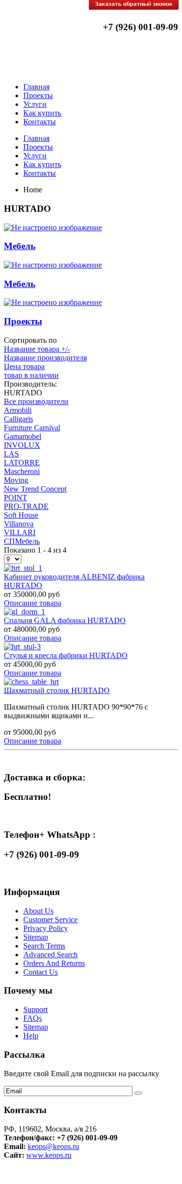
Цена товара (24, 366)
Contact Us (40, 972)
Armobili (18, 410)
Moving (16, 480)
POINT (15, 497)
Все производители (36, 401)
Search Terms (44, 946)
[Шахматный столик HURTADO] (31, 681)
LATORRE (22, 462)
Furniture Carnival (32, 427)
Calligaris (18, 419)
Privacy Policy (45, 928)
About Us (38, 911)
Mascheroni (22, 471)
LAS (11, 454)
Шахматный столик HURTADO (57, 690)
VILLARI (19, 532)
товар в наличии (31, 375)
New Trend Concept (35, 489)
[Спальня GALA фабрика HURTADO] (24, 612)
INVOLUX (22, 445)
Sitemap (35, 937)
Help (30, 1036)
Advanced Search (50, 954)
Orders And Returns (54, 963)
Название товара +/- (37, 349)
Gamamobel (22, 436)
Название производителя (45, 358)
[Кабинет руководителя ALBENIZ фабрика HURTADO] (23, 568)
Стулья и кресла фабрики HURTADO (66, 655)
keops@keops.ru (53, 1146)
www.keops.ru (48, 1155)
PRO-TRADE (26, 506)
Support (35, 1009)
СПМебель (22, 541)
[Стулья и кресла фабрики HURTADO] (22, 647)
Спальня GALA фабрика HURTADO (65, 620)
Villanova (18, 524)
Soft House (21, 515)
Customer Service (50, 919)
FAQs (32, 1018)
